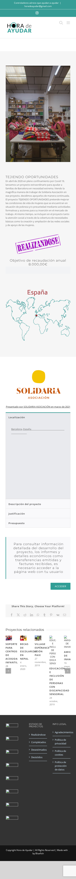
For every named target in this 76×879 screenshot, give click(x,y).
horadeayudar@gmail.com (38, 6)
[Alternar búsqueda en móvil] (61, 23)
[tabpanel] (38, 460)
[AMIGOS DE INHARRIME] (67, 637)
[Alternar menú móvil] (68, 23)
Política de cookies (60, 752)
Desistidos (36, 757)
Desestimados (38, 749)
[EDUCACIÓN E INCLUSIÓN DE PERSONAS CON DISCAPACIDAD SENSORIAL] (52, 637)
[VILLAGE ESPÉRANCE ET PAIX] (38, 637)
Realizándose (38, 734)
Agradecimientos (62, 732)
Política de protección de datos (61, 766)
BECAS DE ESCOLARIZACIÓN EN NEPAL (31, 651)
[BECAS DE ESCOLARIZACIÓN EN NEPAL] (23, 637)
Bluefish (39, 853)
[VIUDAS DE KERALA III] (12, 822)
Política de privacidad (60, 741)
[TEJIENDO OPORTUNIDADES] (12, 742)
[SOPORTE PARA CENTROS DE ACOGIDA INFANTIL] (9, 637)
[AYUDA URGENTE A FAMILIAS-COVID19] (12, 756)
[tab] (38, 417)
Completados (38, 742)
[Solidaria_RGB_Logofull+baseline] (38, 365)
